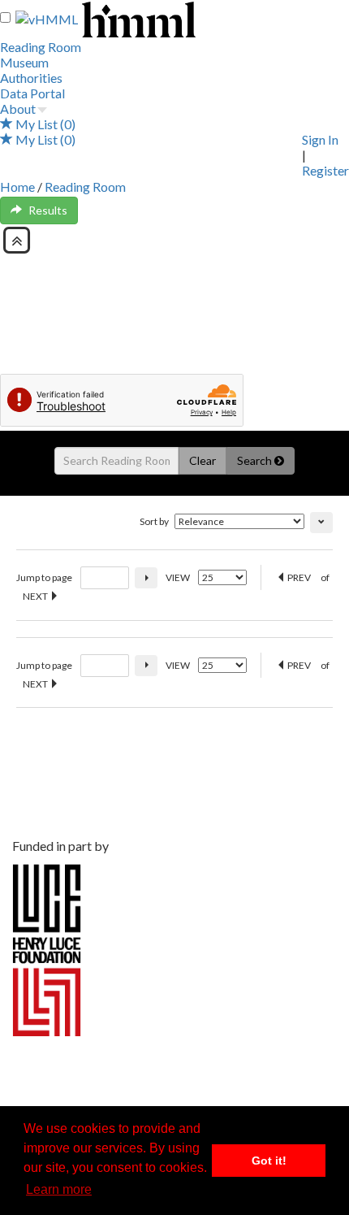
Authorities (31, 77)
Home (17, 186)
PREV (298, 577)
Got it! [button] (269, 1160)
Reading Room (40, 46)
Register (325, 170)
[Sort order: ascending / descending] (321, 522)
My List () (44, 124)
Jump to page (44, 577)
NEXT (36, 596)
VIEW (178, 577)
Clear (202, 460)
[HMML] (158, 753)
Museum (24, 62)
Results (47, 210)
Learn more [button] (59, 1189)
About (18, 108)
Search (255, 460)
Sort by (154, 521)
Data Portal (32, 93)
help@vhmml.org (67, 819)
